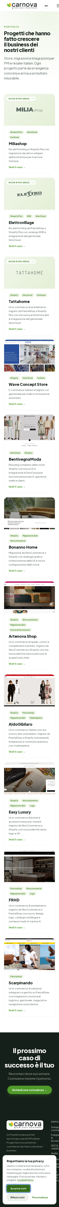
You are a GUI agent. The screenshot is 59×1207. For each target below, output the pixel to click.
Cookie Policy (25, 1179)
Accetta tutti (18, 1188)
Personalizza (40, 1197)
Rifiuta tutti (17, 1197)
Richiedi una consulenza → (29, 1090)
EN (46, 5)
